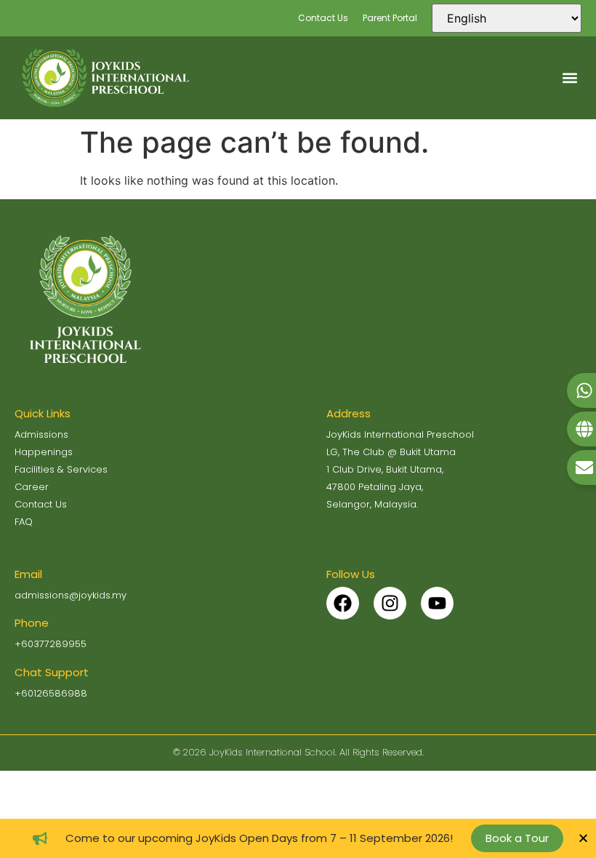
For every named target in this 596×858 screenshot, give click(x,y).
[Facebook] (342, 603)
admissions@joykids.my (70, 595)
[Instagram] (390, 603)
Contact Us (323, 18)
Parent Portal (390, 18)
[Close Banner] (583, 838)
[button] (569, 77)
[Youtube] (437, 603)
